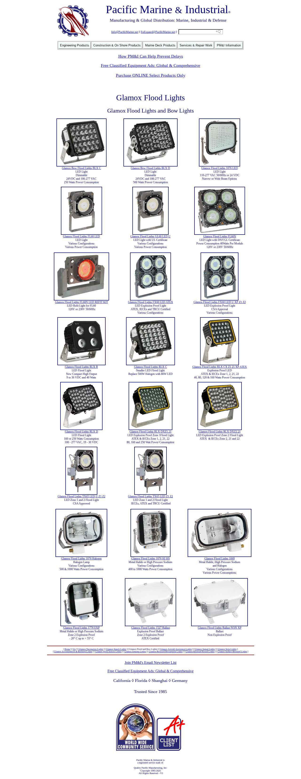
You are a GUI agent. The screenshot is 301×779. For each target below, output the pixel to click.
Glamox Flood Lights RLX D (81, 431)
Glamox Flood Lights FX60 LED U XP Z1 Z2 (220, 302)
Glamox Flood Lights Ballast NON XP (220, 627)
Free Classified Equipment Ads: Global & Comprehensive (150, 65)
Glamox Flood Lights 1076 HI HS (150, 558)
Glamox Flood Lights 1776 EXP (81, 627)
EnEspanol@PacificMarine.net (158, 32)
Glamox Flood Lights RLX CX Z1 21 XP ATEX (219, 367)
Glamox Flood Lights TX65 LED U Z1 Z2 (81, 496)
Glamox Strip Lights (227, 649)
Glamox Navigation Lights (91, 649)
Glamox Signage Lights (135, 651)
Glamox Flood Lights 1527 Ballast (150, 627)
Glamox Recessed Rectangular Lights (166, 651)
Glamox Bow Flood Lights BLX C (81, 168)
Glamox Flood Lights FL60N (219, 236)
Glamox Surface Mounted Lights (232, 651)
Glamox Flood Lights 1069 (219, 558)
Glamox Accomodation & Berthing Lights (73, 651)
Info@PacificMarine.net (124, 32)
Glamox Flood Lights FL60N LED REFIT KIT (81, 302)
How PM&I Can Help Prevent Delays (150, 56)
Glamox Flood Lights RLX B (81, 367)
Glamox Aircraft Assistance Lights (176, 649)
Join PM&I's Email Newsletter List (150, 663)
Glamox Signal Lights (205, 649)
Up (74, 649)
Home (67, 649)
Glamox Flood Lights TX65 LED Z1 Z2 (150, 496)
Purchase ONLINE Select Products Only (150, 75)
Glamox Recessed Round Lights (200, 651)
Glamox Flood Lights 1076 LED (219, 168)
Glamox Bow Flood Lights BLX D (150, 168)
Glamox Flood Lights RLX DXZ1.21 (150, 431)
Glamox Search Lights (116, 649)
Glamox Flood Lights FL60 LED (81, 236)
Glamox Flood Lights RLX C (150, 367)
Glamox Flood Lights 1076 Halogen (81, 558)
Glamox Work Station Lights (108, 651)
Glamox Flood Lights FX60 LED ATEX (150, 302)
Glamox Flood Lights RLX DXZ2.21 (220, 431)
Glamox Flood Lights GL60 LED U (150, 236)
